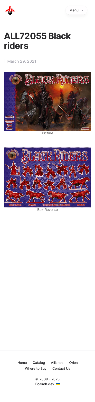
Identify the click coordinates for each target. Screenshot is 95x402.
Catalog (39, 362)
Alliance (57, 362)
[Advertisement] (47, 270)
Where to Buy (36, 368)
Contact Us (61, 368)
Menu (73, 10)
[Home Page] (10, 11)
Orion (73, 362)
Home (22, 362)
